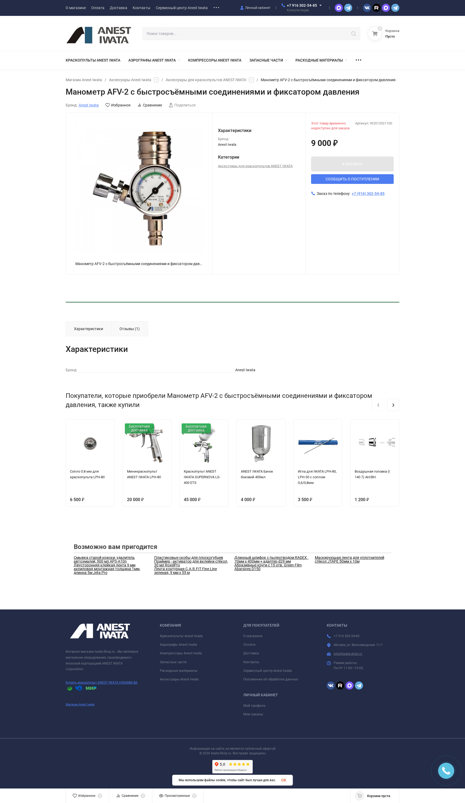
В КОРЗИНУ (352, 164)
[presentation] (378, 405)
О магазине (252, 636)
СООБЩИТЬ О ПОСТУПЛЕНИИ (352, 179)
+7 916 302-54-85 (302, 5)
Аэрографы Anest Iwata (178, 645)
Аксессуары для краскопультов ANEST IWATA (206, 80)
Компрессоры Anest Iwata (181, 653)
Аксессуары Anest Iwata (130, 80)
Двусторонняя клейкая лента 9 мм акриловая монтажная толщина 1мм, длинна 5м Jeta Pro (107, 569)
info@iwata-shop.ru (348, 654)
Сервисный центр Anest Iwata (267, 671)
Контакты (251, 662)
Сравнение (152, 105)
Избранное (121, 105)
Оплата (249, 645)
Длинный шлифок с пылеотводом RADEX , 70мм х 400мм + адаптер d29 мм (271, 559)
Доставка (251, 653)
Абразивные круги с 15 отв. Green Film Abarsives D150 (268, 567)
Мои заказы (253, 714)
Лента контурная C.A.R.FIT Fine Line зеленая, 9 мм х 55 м (185, 571)
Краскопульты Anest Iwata (181, 636)
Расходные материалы (179, 671)
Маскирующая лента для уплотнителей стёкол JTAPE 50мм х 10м (349, 559)
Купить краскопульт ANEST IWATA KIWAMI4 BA (102, 682)
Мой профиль (254, 706)
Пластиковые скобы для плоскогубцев (188, 557)
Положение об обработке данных (270, 679)
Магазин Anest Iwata (84, 80)
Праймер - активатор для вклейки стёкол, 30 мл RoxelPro (191, 563)
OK (283, 780)
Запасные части (173, 662)
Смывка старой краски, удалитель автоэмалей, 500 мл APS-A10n (104, 559)
